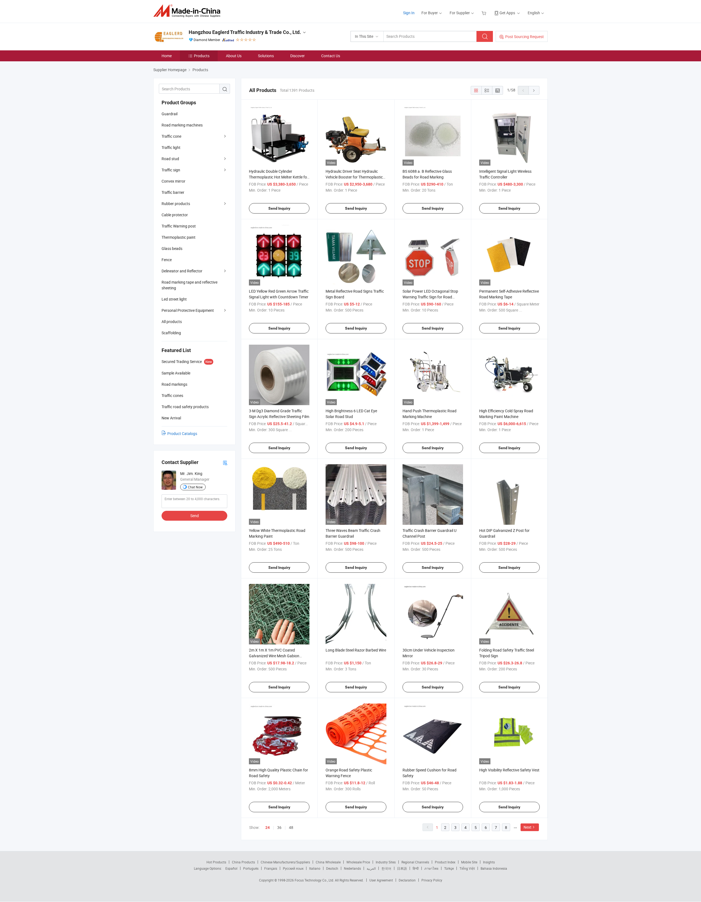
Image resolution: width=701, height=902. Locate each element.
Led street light (174, 299)
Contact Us (330, 55)
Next (528, 827)
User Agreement (381, 880)
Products (201, 55)
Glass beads (172, 248)
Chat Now (195, 487)
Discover (297, 55)
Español (231, 868)
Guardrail (169, 113)
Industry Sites (386, 862)
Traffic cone (171, 136)
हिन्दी (416, 868)
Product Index (445, 862)
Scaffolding (171, 332)
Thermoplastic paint (179, 237)
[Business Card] (225, 462)
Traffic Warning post (179, 226)
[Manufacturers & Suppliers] (188, 10)
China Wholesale (328, 862)
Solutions (266, 55)
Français (270, 868)
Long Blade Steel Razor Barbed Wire (356, 650)
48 (291, 827)
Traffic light (171, 147)
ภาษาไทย (431, 868)
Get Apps (507, 12)
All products (172, 321)
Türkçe (449, 868)
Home (167, 55)
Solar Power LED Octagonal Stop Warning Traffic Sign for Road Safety (430, 297)
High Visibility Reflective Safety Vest (509, 770)
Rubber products (176, 203)
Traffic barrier (173, 192)
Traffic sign (171, 169)
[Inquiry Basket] (484, 12)
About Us (234, 55)
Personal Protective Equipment (188, 310)
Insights (489, 862)
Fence (167, 259)
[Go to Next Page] (534, 90)
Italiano (314, 868)
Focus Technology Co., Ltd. (315, 880)
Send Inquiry (279, 208)
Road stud (170, 158)
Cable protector (175, 214)
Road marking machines (182, 125)
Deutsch (332, 868)
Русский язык (293, 868)
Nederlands (352, 868)
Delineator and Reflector (182, 270)
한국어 (386, 868)
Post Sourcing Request (524, 36)
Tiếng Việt (467, 868)
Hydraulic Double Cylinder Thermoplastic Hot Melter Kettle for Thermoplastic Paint (278, 177)
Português (250, 868)
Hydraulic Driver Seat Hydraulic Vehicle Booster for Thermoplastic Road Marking (354, 177)
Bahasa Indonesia (494, 868)
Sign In (409, 12)
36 (279, 827)
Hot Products (216, 862)
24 (267, 827)
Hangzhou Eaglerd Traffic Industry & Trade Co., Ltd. (245, 32)
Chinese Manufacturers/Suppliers (285, 862)
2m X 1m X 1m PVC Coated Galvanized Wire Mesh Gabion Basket (274, 655)
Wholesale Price (358, 862)
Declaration (407, 880)
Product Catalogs (182, 433)
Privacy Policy (431, 880)
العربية (371, 868)
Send (194, 515)
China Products (243, 862)
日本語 (402, 868)
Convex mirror (173, 181)
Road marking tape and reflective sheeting (189, 284)
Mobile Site (469, 862)
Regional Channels (415, 862)
